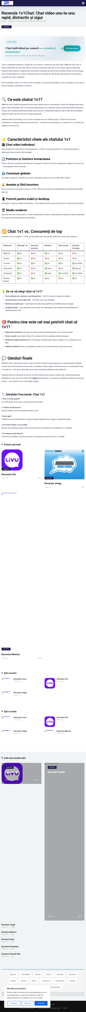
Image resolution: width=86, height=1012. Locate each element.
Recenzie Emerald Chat (11, 954)
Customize (13, 1003)
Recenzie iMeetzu (11, 654)
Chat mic (13, 974)
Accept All (41, 1003)
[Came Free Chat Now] (7, 3)
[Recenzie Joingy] (64, 464)
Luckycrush (46, 981)
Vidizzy (34, 981)
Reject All (27, 1003)
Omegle (38, 974)
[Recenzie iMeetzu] (21, 571)
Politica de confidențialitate (27, 1008)
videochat (6, 27)
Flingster (60, 974)
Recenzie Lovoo (20, 679)
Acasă (3, 21)
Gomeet (23, 981)
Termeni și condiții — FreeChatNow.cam (49, 1008)
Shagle (13, 981)
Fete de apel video (54, 987)
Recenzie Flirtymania (10, 947)
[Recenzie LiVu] (21, 459)
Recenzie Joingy (53, 483)
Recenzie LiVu (9, 474)
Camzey (72, 981)
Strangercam (59, 981)
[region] (27, 996)
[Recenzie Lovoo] (8, 678)
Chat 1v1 (35, 378)
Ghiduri (65, 1008)
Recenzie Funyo (8, 939)
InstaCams (72, 974)
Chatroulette (25, 974)
